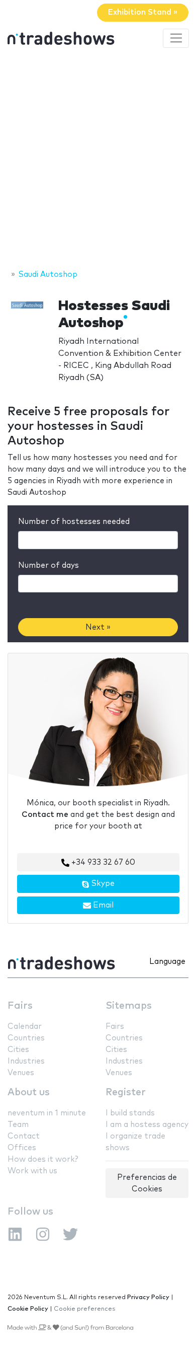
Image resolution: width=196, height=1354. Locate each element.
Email (102, 905)
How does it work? (43, 1159)
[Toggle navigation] (176, 38)
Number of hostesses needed (74, 521)
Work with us (32, 1171)
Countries (26, 1038)
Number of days (48, 565)
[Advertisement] (98, 160)
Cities (18, 1050)
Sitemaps (129, 1006)
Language (167, 961)
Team (18, 1125)
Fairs (20, 1006)
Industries (26, 1061)
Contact (24, 1136)
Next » (98, 627)
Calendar (25, 1026)
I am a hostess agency (147, 1125)
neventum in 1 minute (47, 1113)
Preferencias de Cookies (147, 1183)
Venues (21, 1073)
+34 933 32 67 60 (102, 862)
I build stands (130, 1113)
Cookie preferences (85, 1309)
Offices (22, 1148)
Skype (102, 883)
